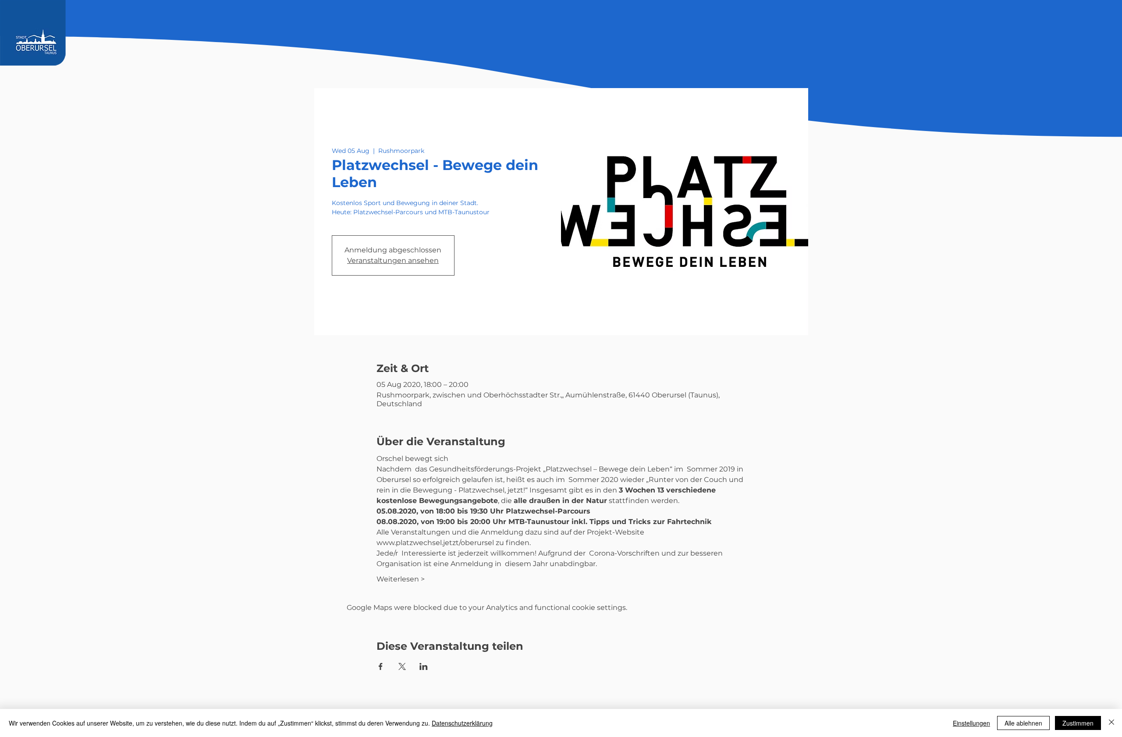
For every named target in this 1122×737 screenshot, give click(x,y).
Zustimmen (1078, 723)
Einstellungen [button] (971, 723)
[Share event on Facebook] (380, 666)
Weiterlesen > (400, 579)
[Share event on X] (402, 666)
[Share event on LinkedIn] (423, 666)
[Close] (1111, 723)
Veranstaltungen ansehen (393, 260)
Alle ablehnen (1023, 723)
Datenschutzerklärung (462, 723)
